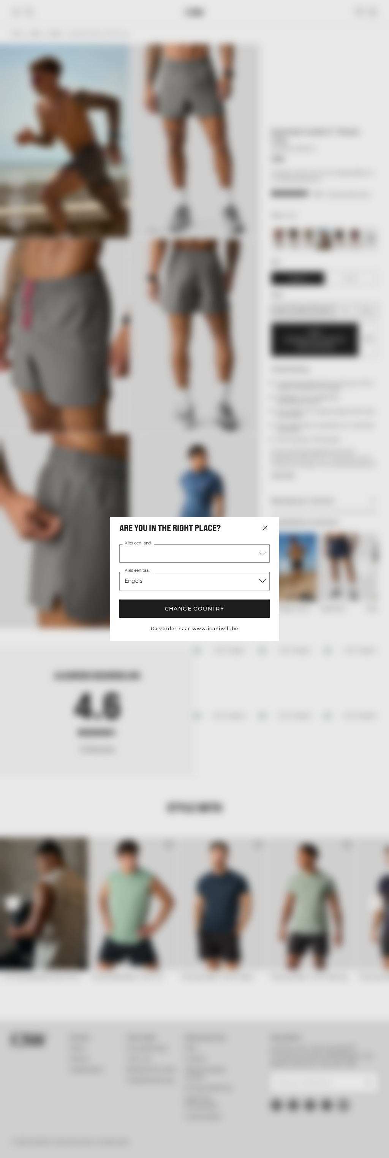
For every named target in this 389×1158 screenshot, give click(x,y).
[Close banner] (357, 500)
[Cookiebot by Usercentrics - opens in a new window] (307, 500)
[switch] (152, 602)
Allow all (305, 653)
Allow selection (193, 653)
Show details (327, 630)
